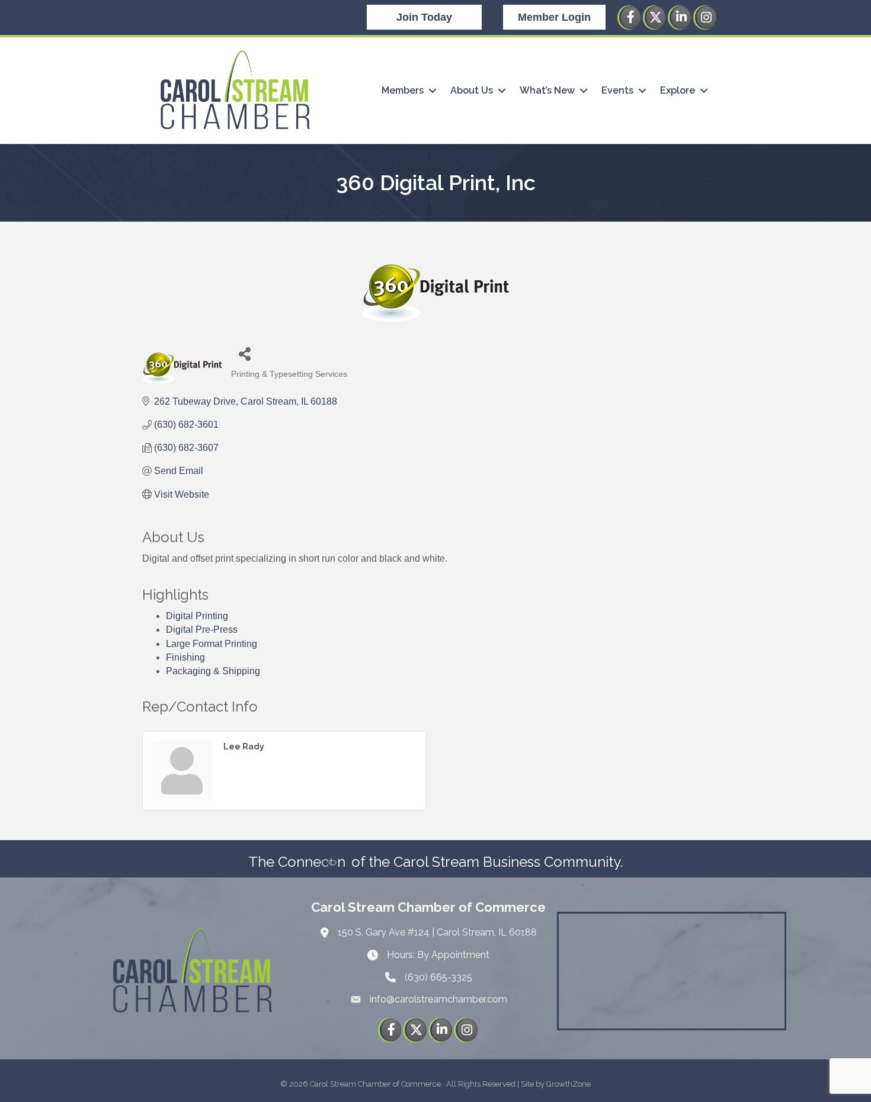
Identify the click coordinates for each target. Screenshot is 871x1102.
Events (617, 90)
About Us (471, 90)
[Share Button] (244, 353)
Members (403, 90)
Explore (677, 90)
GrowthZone (568, 1083)
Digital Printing (197, 616)
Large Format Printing (211, 644)
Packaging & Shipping (213, 671)
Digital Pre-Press (202, 629)
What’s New (547, 90)
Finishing (185, 657)
